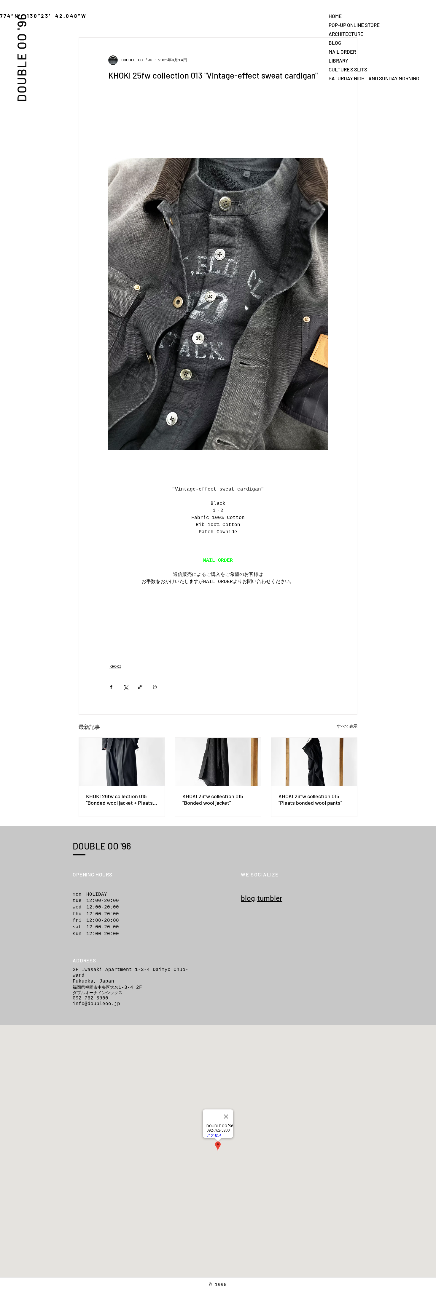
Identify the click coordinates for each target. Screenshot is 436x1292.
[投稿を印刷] (154, 687)
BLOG (335, 43)
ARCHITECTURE (346, 34)
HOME (335, 16)
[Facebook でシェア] (111, 687)
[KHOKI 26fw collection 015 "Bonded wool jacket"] (218, 762)
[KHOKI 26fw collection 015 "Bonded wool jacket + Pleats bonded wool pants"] (122, 762)
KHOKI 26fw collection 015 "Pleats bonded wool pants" (310, 799)
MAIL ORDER (342, 52)
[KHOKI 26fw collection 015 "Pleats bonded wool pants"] (314, 762)
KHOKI (115, 666)
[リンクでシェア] (140, 687)
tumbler (269, 897)
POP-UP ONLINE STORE (349, 25)
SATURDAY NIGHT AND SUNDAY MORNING (349, 78)
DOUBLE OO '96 (21, 57)
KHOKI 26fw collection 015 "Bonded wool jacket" (212, 799)
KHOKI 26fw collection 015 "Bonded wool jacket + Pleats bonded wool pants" (119, 799)
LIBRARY (338, 60)
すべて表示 (347, 726)
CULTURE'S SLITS (348, 69)
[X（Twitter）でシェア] (125, 687)
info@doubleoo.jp (96, 1004)
